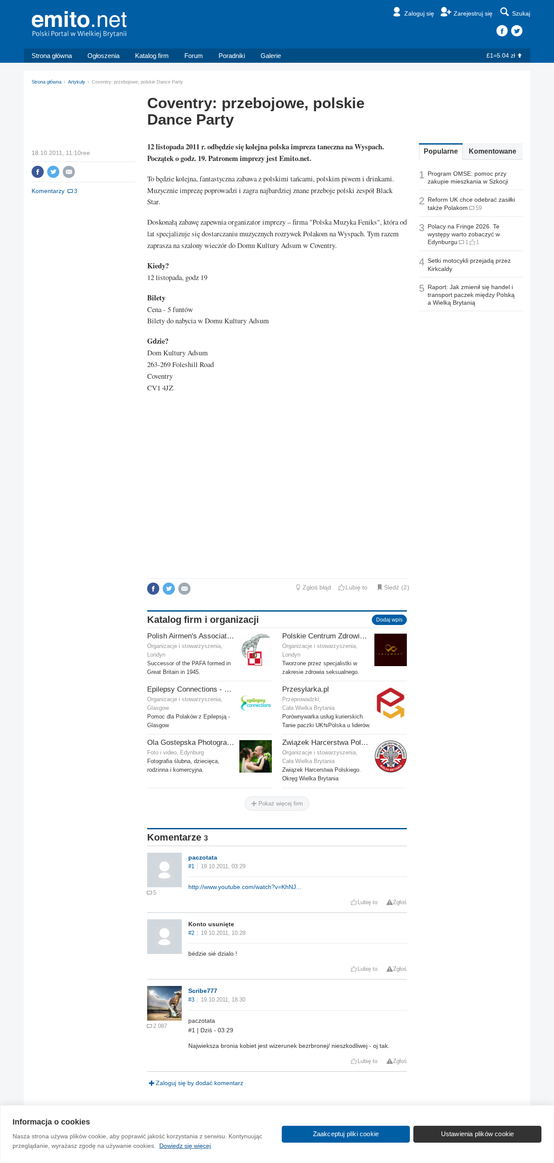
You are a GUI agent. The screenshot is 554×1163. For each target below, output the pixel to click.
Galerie (271, 55)
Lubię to (356, 587)
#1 (191, 866)
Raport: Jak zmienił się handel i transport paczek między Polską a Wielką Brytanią (471, 295)
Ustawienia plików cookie (477, 1133)
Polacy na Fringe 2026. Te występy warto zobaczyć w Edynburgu (464, 234)
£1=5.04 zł (500, 55)
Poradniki (232, 55)
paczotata (202, 857)
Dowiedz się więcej (185, 1145)
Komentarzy (48, 190)
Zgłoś (400, 902)
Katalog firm (152, 55)
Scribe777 (202, 990)
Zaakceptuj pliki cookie (346, 1133)
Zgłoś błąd (317, 587)
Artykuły (76, 81)
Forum (193, 55)
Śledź (391, 587)
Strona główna (52, 55)
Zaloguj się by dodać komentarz (199, 1082)
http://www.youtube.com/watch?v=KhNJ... (244, 886)
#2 (191, 933)
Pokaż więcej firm (280, 803)
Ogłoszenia (103, 55)
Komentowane (492, 151)
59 (479, 208)
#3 (191, 1000)
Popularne (441, 151)
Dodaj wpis (389, 620)
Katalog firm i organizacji (203, 619)
